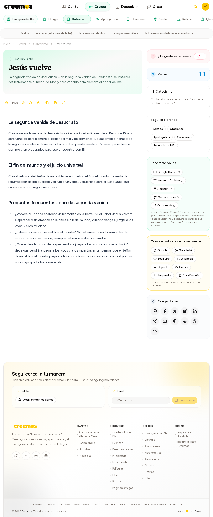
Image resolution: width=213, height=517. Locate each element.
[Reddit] (185, 321)
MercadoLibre (166, 197)
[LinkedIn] (195, 311)
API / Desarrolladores (155, 504)
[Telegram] (155, 321)
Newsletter (109, 504)
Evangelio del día (164, 145)
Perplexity (164, 275)
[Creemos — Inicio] (25, 426)
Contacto (135, 504)
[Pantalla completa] (63, 102)
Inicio (6, 44)
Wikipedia (187, 258)
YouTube (163, 258)
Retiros (187, 19)
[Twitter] (16, 455)
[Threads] (195, 321)
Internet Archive (168, 180)
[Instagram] (36, 455)
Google (162, 250)
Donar (122, 504)
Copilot (162, 267)
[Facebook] (165, 311)
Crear (158, 6)
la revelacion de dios (92, 33)
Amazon (162, 189)
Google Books (167, 172)
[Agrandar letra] (23, 102)
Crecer (100, 6)
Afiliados (65, 504)
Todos (24, 33)
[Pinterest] (175, 321)
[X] (175, 311)
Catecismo (79, 19)
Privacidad (36, 504)
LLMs (173, 504)
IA (181, 504)
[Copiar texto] (47, 102)
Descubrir (129, 6)
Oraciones (138, 19)
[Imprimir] (55, 102)
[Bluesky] (185, 311)
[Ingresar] (205, 6)
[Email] (165, 321)
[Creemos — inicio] (18, 6)
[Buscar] (195, 6)
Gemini (183, 267)
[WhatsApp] (155, 311)
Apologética (109, 19)
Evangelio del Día (23, 19)
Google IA (185, 250)
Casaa (197, 511)
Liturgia (53, 19)
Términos (51, 504)
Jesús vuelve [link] (63, 44)
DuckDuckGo (191, 275)
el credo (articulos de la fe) (54, 33)
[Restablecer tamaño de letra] (30, 102)
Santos (163, 19)
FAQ (96, 504)
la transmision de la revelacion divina (169, 33)
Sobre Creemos (82, 504)
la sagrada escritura (125, 33)
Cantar (74, 6)
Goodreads (164, 205)
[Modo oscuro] (38, 102)
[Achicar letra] (6, 102)
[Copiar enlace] (155, 331)
